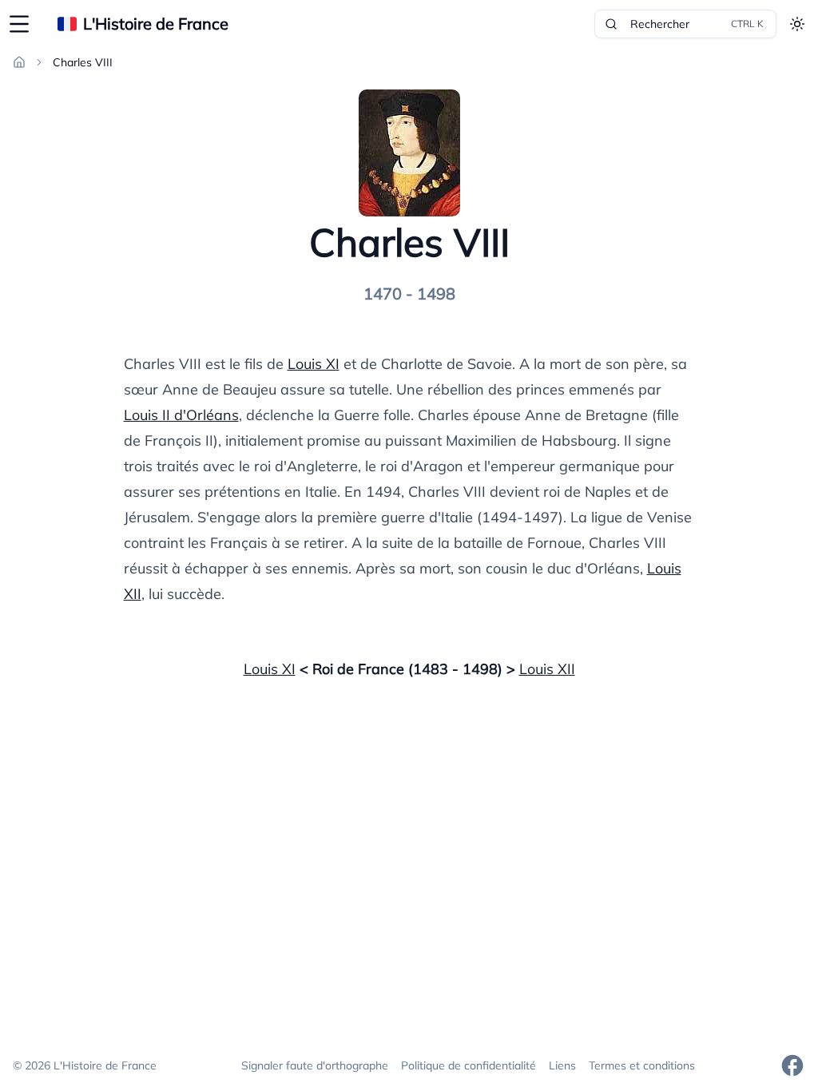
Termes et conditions (642, 1065)
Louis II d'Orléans (181, 415)
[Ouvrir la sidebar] (19, 24)
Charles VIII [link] (83, 62)
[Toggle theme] (797, 24)
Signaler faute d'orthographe (314, 1065)
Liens (562, 1065)
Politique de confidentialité (468, 1065)
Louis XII (547, 669)
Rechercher (697, 24)
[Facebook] (792, 1065)
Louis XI (314, 364)
